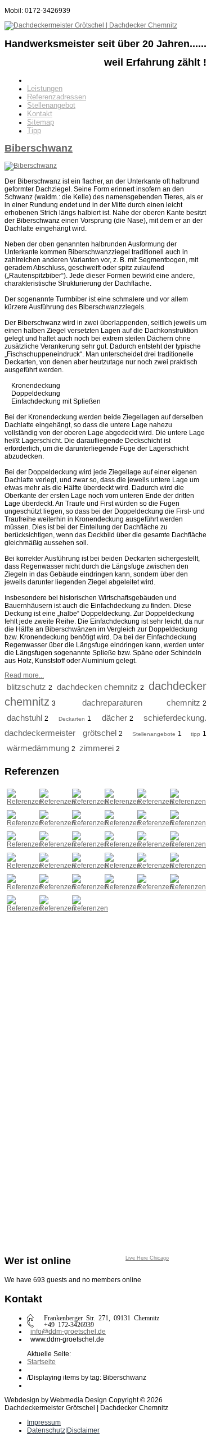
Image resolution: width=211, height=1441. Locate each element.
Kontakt (39, 113)
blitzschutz (26, 687)
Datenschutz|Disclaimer (63, 1430)
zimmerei (96, 748)
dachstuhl (24, 717)
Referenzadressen (56, 97)
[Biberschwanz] (31, 166)
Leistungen (44, 88)
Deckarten (72, 719)
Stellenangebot (51, 105)
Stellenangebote (154, 734)
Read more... (24, 675)
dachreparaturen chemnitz (141, 702)
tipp (195, 734)
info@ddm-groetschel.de (68, 1331)
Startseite (41, 1362)
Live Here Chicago (147, 1258)
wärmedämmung (38, 748)
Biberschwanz (39, 148)
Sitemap (40, 122)
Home (36, 80)
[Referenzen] (25, 802)
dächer (114, 717)
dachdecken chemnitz (97, 687)
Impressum (44, 1422)
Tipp (34, 130)
